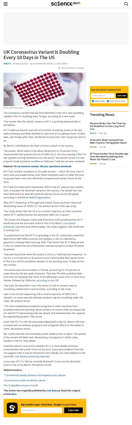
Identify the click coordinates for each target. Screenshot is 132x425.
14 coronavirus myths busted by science (24, 380)
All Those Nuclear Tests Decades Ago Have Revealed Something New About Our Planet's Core (109, 156)
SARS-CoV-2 (50, 154)
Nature (93, 147)
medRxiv (35, 161)
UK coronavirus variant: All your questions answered (42, 166)
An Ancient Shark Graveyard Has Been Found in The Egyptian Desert (108, 141)
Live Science (53, 390)
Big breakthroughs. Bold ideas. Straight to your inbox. (49, 404)
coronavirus (14, 112)
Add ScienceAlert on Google (72, 68)
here (13, 394)
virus (63, 154)
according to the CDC (47, 280)
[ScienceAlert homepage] (66, 4)
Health (7, 63)
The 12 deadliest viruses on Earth (20, 385)
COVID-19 (81, 154)
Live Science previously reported (32, 356)
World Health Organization (36, 197)
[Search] (126, 4)
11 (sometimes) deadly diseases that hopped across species (34, 375)
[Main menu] (5, 4)
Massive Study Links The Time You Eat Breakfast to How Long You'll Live (108, 126)
